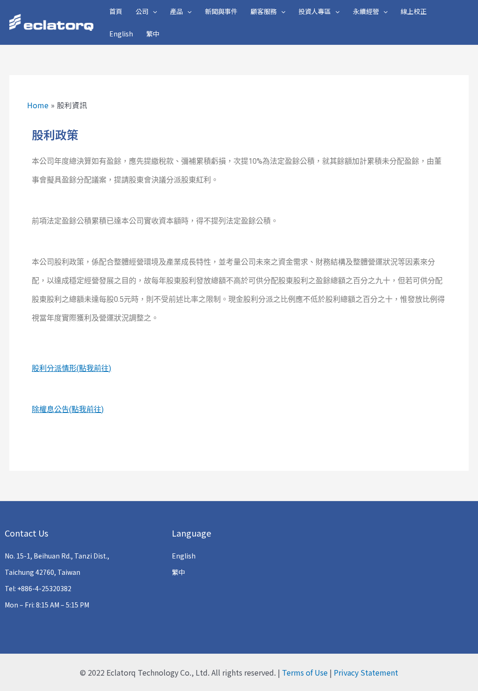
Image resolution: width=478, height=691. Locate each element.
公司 (141, 11)
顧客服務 (264, 11)
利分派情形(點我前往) (75, 368)
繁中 (152, 33)
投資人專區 (314, 11)
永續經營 (366, 11)
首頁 (115, 11)
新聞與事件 (221, 11)
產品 (176, 11)
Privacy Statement (366, 672)
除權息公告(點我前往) (68, 409)
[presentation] (152, 11)
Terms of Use (305, 672)
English (121, 33)
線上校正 (414, 11)
